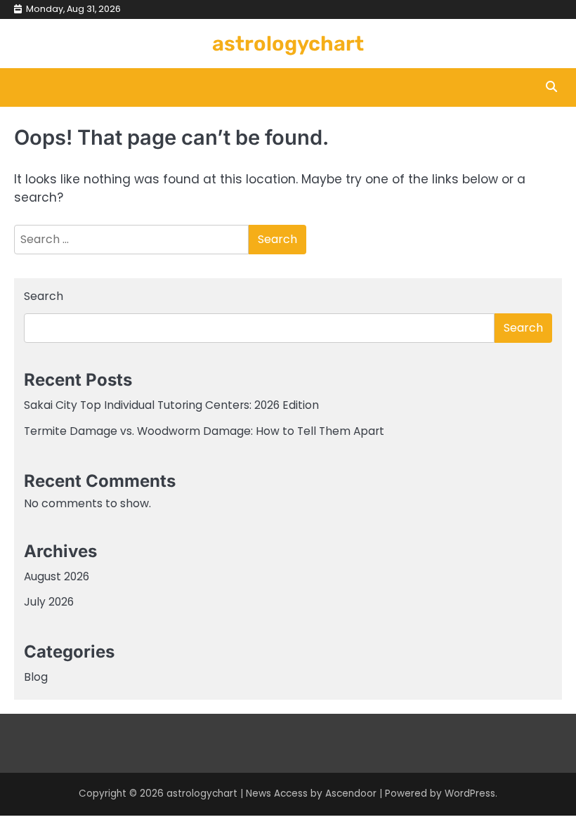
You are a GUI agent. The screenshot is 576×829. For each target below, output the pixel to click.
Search (43, 296)
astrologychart (288, 44)
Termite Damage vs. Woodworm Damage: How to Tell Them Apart (204, 431)
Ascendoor (351, 793)
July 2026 (49, 601)
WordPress (470, 793)
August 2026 (56, 576)
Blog (36, 677)
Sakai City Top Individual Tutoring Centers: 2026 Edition (171, 405)
